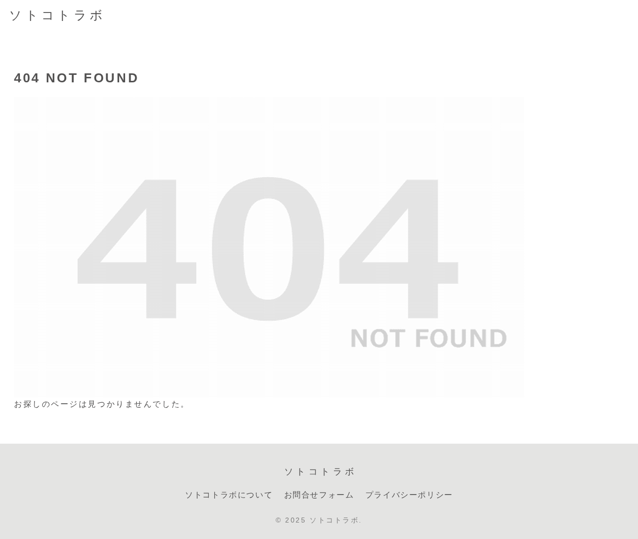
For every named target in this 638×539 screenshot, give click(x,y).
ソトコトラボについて (229, 495)
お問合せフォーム (319, 495)
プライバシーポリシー (409, 495)
